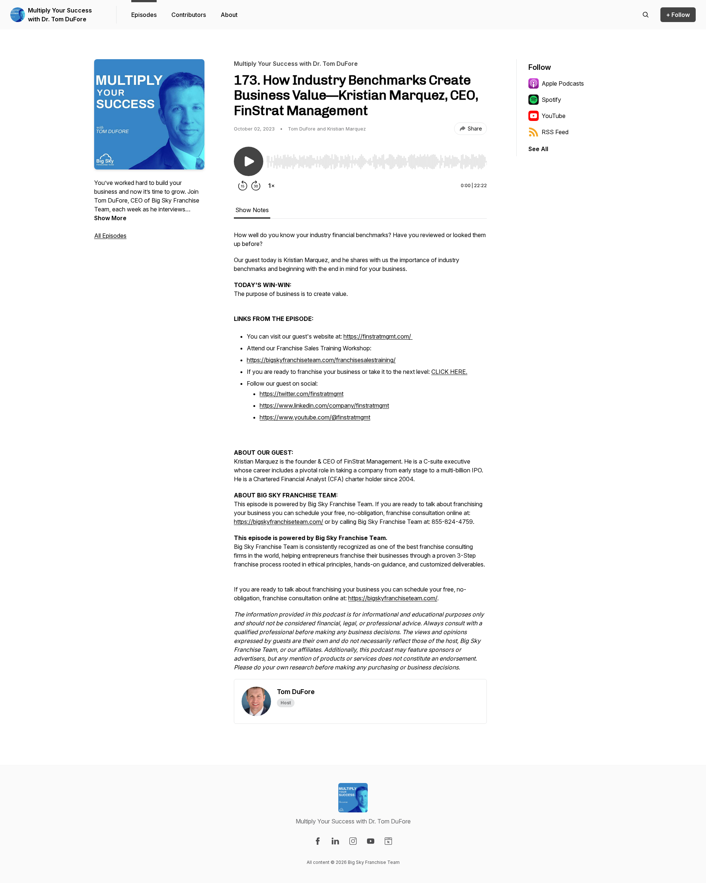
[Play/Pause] (248, 161)
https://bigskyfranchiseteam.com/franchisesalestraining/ (321, 360)
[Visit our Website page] (388, 841)
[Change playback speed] (271, 185)
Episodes (144, 14)
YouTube (554, 115)
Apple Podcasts (563, 83)
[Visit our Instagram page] (353, 841)
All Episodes (110, 235)
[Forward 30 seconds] (256, 185)
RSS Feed (555, 132)
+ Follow (678, 14)
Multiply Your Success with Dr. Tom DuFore (60, 15)
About (229, 14)
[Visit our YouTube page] (370, 841)
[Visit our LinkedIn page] (335, 841)
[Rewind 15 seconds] (243, 185)
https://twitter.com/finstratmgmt (301, 393)
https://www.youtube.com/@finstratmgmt (315, 417)
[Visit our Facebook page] (317, 841)
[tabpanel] (360, 454)
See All (538, 149)
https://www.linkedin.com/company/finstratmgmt (324, 405)
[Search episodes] (646, 14)
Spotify (551, 99)
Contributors (188, 14)
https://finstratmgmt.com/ (378, 336)
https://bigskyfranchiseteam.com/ (278, 521)
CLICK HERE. (449, 371)
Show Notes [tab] (252, 210)
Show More (110, 218)
